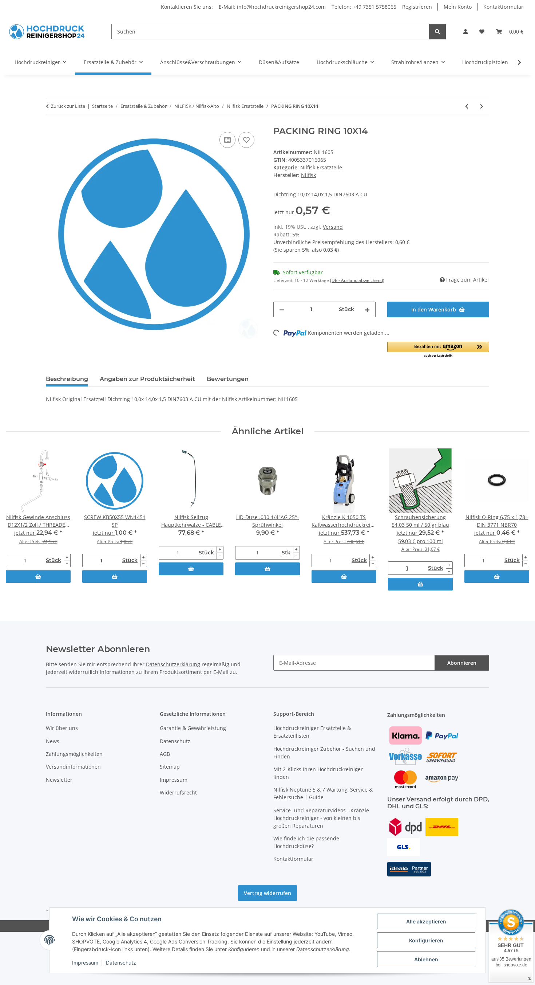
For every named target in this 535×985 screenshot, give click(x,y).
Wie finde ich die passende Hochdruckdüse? (306, 842)
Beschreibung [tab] (67, 379)
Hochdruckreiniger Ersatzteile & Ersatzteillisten (312, 732)
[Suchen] (437, 31)
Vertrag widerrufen (267, 893)
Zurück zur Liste (68, 106)
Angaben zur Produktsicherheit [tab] (147, 379)
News (52, 741)
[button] (465, 31)
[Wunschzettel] (481, 31)
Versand (333, 226)
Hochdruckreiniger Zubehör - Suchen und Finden (324, 752)
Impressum (85, 963)
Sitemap (170, 766)
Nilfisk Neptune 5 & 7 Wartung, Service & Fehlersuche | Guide (323, 793)
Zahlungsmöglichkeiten (74, 753)
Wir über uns (62, 728)
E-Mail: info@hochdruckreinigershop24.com (272, 6)
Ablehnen (426, 959)
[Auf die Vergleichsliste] (227, 140)
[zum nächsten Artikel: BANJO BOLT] (481, 106)
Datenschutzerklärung (173, 664)
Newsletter (59, 779)
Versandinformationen (73, 766)
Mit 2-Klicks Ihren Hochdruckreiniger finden (318, 773)
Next (517, 520)
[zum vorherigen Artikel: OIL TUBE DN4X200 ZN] (466, 106)
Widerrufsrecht (178, 792)
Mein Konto (458, 6)
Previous (18, 520)
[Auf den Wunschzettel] (246, 140)
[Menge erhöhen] (367, 309)
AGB (165, 753)
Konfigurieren (426, 940)
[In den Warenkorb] (38, 576)
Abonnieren (461, 662)
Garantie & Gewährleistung (193, 728)
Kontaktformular (503, 6)
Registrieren (417, 6)
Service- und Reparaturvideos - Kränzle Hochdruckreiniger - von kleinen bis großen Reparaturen (321, 818)
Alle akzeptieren (426, 921)
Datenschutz (121, 963)
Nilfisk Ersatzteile (321, 167)
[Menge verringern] (282, 309)
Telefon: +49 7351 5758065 (364, 6)
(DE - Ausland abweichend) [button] (357, 280)
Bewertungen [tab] (228, 379)
